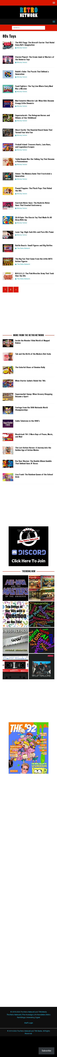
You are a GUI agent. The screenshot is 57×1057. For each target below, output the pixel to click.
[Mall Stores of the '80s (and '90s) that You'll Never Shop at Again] (41, 588)
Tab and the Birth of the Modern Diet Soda (33, 353)
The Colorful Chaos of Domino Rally (30, 367)
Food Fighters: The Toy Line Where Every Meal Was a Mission (34, 87)
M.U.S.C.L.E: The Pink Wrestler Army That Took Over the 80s (34, 274)
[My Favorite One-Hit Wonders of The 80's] (15, 666)
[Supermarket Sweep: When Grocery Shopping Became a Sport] (8, 397)
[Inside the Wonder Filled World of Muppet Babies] (8, 343)
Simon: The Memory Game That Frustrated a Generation (33, 174)
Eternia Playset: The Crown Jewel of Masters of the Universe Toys (34, 58)
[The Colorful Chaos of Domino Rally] (8, 370)
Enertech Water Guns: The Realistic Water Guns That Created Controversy (32, 203)
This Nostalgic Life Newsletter (33, 1015)
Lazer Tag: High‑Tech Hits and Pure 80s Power (34, 231)
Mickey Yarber (22, 48)
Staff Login (28, 1023)
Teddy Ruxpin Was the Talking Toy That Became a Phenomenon (34, 160)
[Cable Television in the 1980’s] (8, 424)
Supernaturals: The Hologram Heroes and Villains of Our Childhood (32, 116)
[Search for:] (28, 28)
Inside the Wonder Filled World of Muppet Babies (32, 341)
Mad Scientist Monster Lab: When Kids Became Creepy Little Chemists (34, 101)
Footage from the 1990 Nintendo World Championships (31, 408)
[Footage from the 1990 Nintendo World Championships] (8, 410)
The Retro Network (23, 248)
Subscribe (46, 1050)
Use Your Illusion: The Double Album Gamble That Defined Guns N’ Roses (33, 462)
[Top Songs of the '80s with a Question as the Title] (15, 614)
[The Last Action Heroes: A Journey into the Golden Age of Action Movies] (8, 450)
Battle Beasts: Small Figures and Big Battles (33, 245)
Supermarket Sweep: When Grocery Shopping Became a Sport (33, 395)
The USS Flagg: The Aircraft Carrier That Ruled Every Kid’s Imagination (34, 43)
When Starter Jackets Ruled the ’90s (30, 380)
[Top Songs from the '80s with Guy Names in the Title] (41, 640)
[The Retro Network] (28, 17)
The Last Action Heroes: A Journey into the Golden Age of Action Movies (33, 448)
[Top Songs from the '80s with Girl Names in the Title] (41, 614)
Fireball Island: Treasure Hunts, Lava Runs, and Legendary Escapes (33, 145)
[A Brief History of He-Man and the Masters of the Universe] (15, 588)
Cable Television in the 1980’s (27, 420)
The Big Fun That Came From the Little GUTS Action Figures (33, 259)
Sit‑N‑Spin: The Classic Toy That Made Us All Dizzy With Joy (33, 218)
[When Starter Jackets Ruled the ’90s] (8, 383)
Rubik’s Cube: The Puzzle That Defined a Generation (32, 72)
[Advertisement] (28, 312)
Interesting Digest (33, 1017)
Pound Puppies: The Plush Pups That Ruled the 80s (33, 189)
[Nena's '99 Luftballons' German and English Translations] (41, 666)
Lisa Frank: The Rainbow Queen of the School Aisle (34, 475)
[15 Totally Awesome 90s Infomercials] (15, 640)
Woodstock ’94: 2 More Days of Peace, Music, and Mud (34, 435)
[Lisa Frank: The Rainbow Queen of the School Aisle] (8, 477)
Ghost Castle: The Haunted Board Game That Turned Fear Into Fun (33, 131)
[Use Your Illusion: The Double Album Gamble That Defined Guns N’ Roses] (8, 464)
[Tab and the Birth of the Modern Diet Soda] (8, 357)
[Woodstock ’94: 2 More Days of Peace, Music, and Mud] (8, 437)
